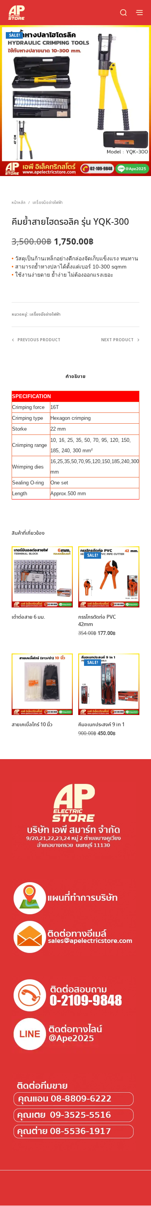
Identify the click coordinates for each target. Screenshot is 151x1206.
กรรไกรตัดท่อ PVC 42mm (97, 621)
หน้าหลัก (19, 203)
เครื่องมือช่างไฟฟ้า (48, 203)
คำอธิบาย (75, 376)
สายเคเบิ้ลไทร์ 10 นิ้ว (32, 725)
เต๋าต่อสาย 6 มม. (28, 617)
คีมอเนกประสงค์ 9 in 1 (101, 725)
